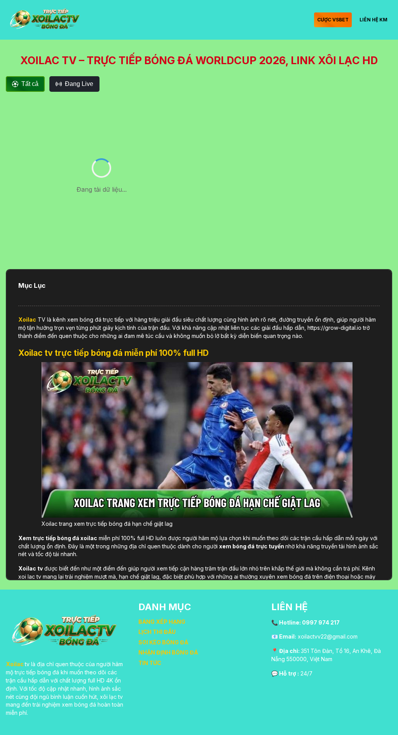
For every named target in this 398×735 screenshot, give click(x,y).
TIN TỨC (149, 663)
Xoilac (27, 319)
